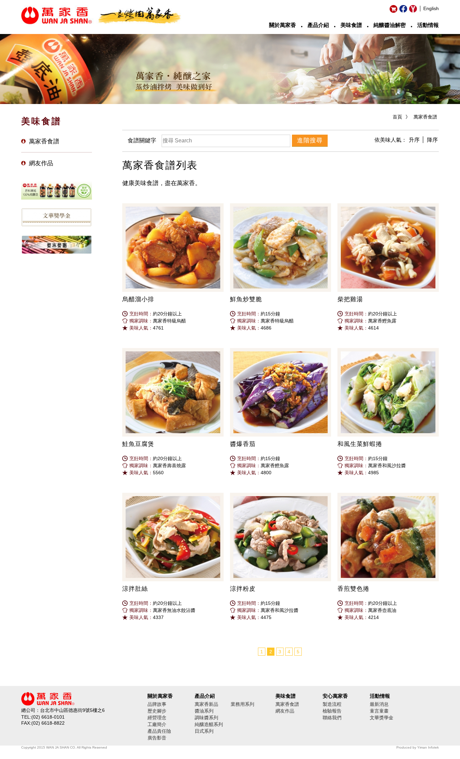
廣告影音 (156, 737)
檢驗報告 (332, 711)
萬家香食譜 (425, 116)
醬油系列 (204, 711)
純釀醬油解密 (389, 25)
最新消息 (379, 704)
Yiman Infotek (428, 747)
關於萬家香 (282, 25)
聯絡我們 (332, 717)
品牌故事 (156, 704)
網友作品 (41, 163)
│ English (429, 8)
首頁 (397, 116)
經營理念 (156, 717)
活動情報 (428, 25)
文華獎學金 (381, 717)
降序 (432, 140)
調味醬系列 (206, 717)
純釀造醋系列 (209, 724)
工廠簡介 (156, 724)
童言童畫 (379, 711)
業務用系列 (242, 704)
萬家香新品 (206, 704)
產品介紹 (318, 25)
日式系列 (204, 731)
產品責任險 (159, 731)
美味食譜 (351, 25)
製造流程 (332, 704)
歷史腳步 (156, 711)
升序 (414, 140)
